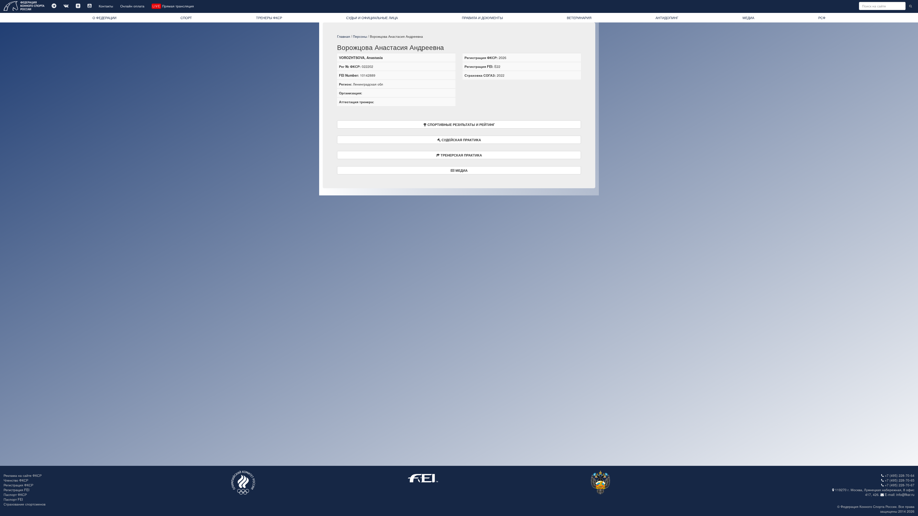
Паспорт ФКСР (15, 494)
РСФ (821, 17)
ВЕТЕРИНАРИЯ (579, 17)
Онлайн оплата (132, 6)
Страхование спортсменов (24, 504)
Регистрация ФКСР (18, 485)
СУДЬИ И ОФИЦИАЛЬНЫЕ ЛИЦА (372, 17)
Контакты (106, 6)
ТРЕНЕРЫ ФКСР (269, 17)
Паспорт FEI (13, 499)
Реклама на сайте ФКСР (23, 475)
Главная (343, 36)
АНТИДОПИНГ (667, 17)
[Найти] (910, 6)
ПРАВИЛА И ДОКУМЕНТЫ (482, 17)
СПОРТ (186, 17)
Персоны (360, 36)
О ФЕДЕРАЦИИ (104, 17)
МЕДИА (748, 17)
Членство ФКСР (16, 480)
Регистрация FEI (16, 489)
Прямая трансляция (173, 6)
